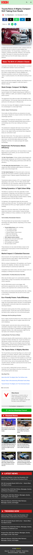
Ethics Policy (22, 552)
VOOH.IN (18, 548)
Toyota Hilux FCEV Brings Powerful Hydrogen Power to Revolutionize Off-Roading (24, 462)
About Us (7, 551)
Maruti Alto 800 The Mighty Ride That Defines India (14, 377)
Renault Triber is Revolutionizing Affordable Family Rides (16, 380)
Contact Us (12, 551)
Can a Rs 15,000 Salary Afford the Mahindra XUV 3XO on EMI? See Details (23, 446)
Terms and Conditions (13, 552)
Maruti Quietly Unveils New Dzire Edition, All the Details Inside (8, 429)
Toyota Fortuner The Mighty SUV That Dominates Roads (16, 383)
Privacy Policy (25, 551)
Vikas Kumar (10, 15)
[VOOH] (5, 2)
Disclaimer (18, 551)
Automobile (6, 387)
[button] (27, 2)
